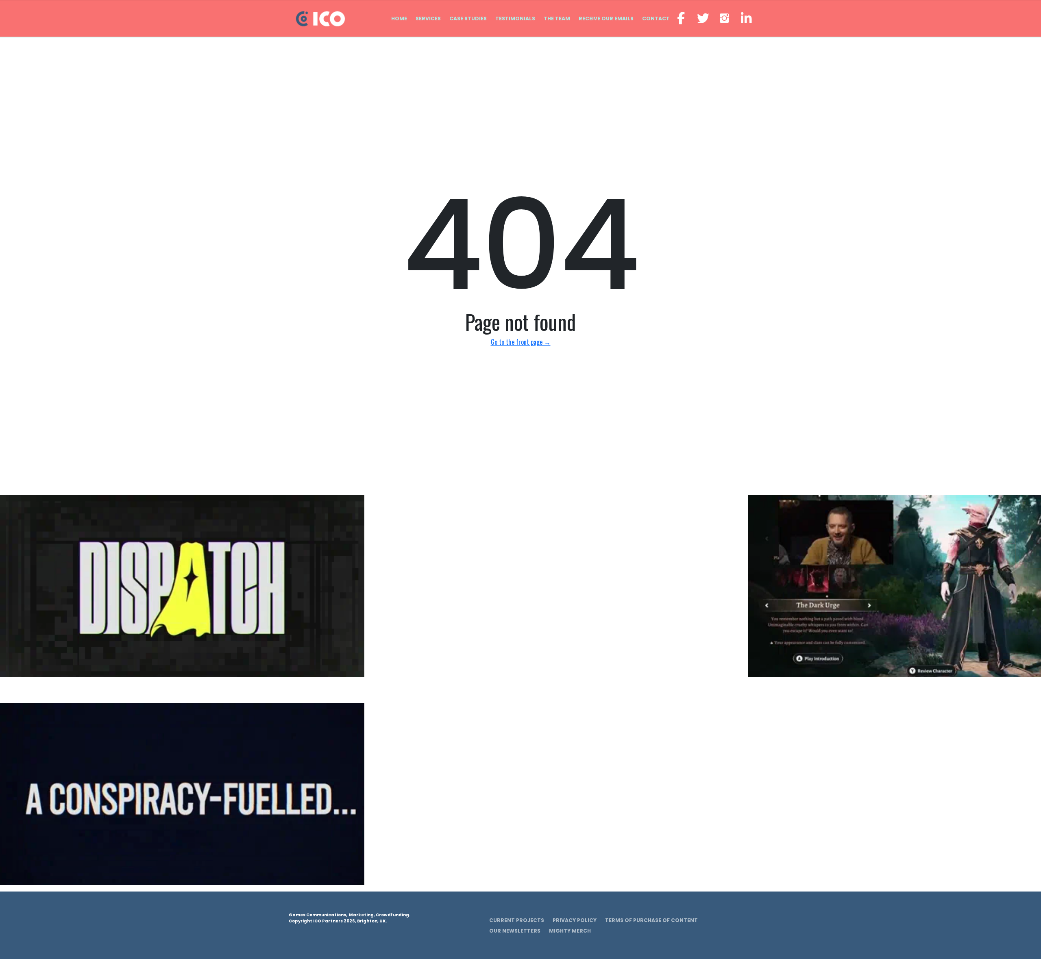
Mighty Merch (570, 930)
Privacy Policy (575, 920)
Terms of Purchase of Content (651, 920)
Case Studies (468, 18)
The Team (557, 18)
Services (428, 18)
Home (399, 18)
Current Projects (516, 920)
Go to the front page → (521, 342)
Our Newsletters (514, 930)
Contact (656, 18)
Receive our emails (606, 18)
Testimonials (515, 18)
